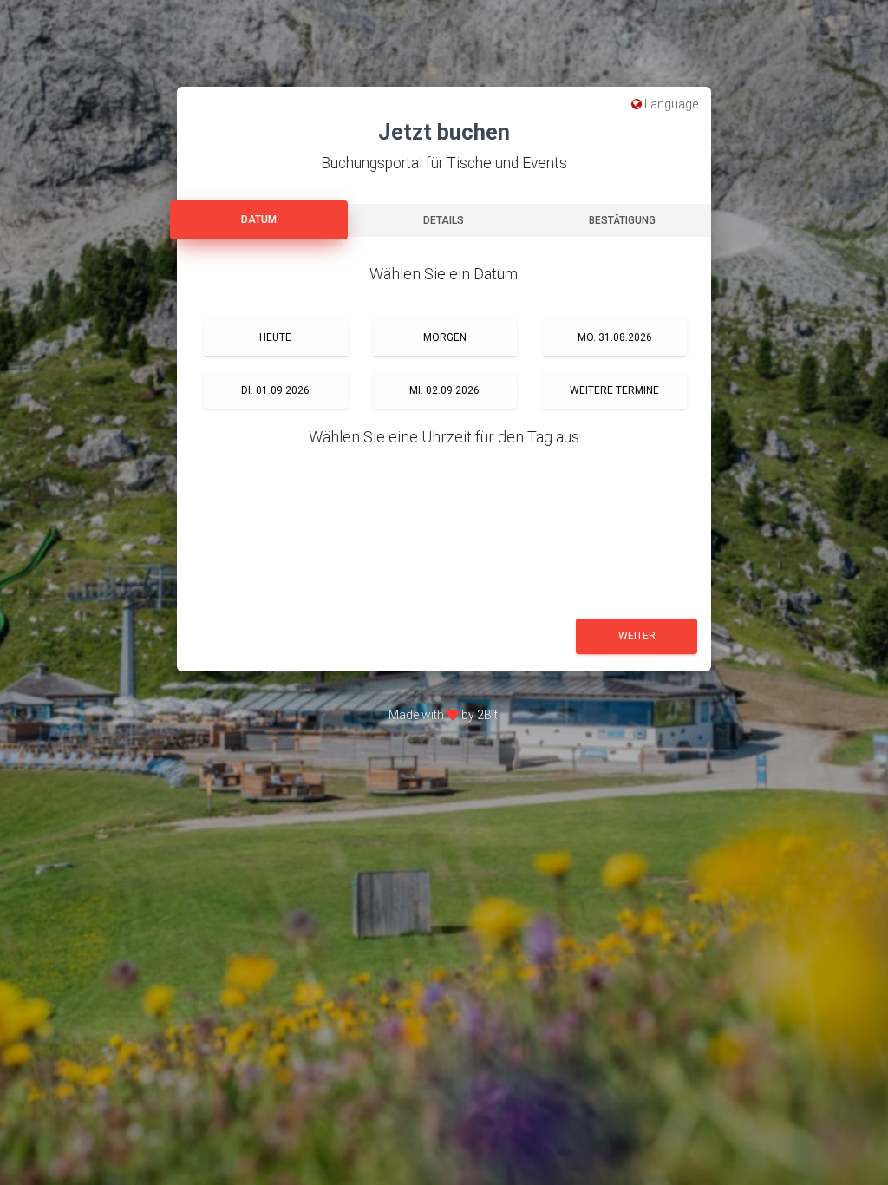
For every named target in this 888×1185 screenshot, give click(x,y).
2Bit (487, 715)
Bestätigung (622, 220)
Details (443, 220)
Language (670, 104)
